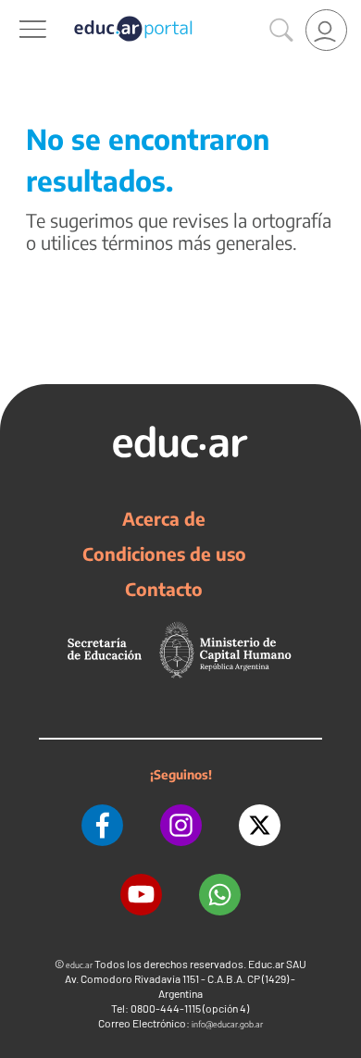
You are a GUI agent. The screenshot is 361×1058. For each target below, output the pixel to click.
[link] (326, 30)
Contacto (164, 589)
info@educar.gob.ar (227, 1024)
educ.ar (79, 965)
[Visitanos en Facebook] (102, 825)
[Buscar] (281, 30)
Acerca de (163, 518)
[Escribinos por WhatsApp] (220, 895)
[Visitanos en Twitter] (259, 825)
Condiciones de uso (164, 553)
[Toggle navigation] (17, 10)
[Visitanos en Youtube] (141, 895)
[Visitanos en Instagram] (181, 825)
